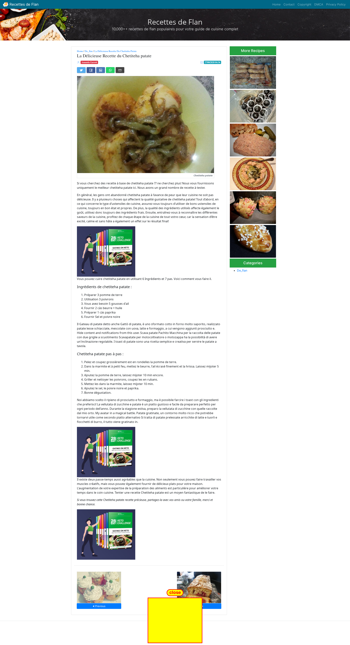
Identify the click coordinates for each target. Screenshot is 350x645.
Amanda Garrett (89, 62)
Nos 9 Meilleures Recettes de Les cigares (253, 71)
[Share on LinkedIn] (100, 70)
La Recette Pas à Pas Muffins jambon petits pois (99, 586)
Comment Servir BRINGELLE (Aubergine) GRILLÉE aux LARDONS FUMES (252, 206)
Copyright (304, 4)
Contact (289, 4)
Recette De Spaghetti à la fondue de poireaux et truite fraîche (252, 173)
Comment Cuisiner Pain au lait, (250, 240)
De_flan (89, 51)
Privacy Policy (336, 4)
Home (276, 4)
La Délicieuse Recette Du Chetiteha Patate (115, 51)
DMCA (318, 4)
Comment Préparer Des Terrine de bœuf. (249, 139)
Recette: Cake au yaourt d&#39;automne (199, 586)
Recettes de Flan (23, 4)
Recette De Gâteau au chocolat (247, 105)
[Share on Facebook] (91, 70)
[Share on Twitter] (81, 70)
